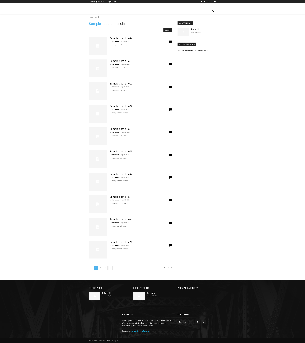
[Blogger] (180, 322)
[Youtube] (214, 1)
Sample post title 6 (121, 174)
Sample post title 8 (121, 219)
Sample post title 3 (121, 106)
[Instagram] (204, 1)
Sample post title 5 (121, 151)
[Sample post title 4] (98, 136)
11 (170, 41)
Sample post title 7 (121, 196)
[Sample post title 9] (98, 250)
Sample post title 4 (121, 128)
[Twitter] (208, 1)
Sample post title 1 (121, 60)
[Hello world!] (183, 32)
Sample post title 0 (121, 38)
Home (91, 17)
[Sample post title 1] (98, 68)
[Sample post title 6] (98, 182)
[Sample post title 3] (98, 114)
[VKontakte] (203, 322)
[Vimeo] (211, 1)
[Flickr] (191, 322)
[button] (213, 11)
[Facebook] (201, 1)
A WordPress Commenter (187, 50)
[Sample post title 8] (98, 227)
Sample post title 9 (121, 242)
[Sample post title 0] (98, 46)
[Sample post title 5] (98, 159)
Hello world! (195, 29)
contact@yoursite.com (140, 331)
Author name (114, 41)
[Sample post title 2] (98, 91)
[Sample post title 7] (98, 204)
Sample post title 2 (121, 83)
